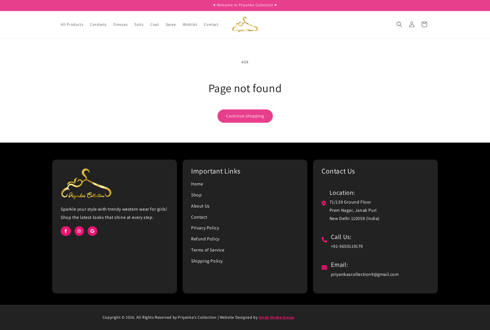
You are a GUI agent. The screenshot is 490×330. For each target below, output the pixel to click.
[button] (399, 24)
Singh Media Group (276, 317)
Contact (199, 217)
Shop (196, 195)
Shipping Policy (207, 261)
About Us (200, 206)
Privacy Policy (205, 228)
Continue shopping (245, 116)
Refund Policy (205, 239)
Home (197, 184)
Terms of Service (208, 250)
